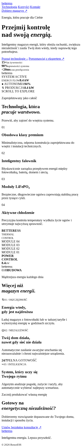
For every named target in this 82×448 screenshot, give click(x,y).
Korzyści (23, 7)
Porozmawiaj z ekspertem (46, 58)
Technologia (9, 7)
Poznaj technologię (15, 58)
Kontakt (35, 7)
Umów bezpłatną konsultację (21, 427)
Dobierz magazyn (14, 10)
